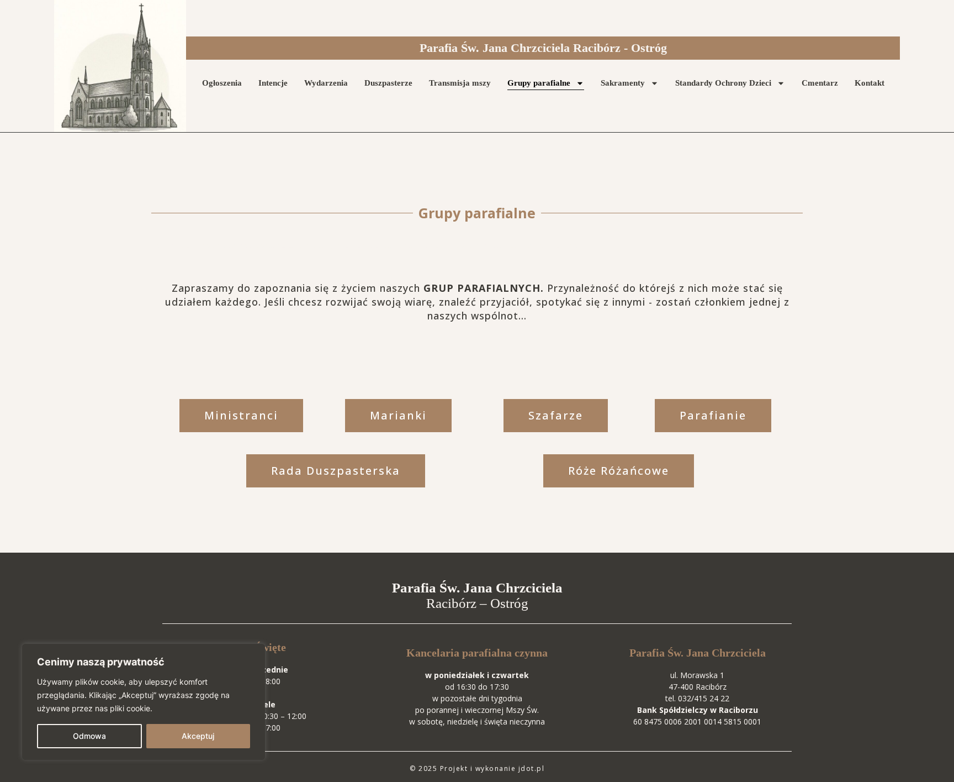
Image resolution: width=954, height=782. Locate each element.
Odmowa (89, 736)
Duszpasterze (388, 82)
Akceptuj (198, 736)
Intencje (273, 82)
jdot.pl (531, 768)
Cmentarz (820, 82)
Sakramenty (623, 82)
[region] (143, 702)
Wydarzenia (326, 82)
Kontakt (869, 82)
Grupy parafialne (538, 82)
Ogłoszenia (222, 82)
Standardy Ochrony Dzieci (723, 82)
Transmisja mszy (460, 82)
